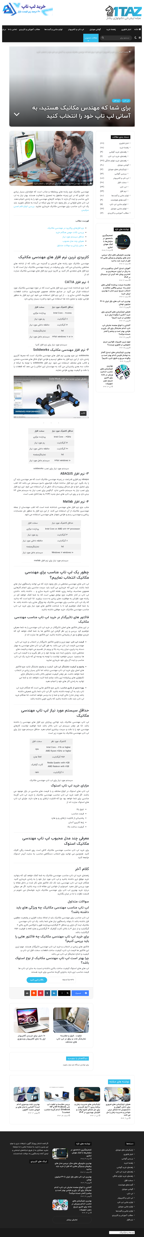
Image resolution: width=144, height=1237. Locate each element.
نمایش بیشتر (72, 1220)
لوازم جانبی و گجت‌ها (53, 29)
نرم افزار (116, 100)
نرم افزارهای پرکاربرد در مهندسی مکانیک (66, 228)
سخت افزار (122, 182)
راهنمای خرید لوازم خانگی (116, 160)
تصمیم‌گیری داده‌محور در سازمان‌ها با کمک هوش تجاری (107, 241)
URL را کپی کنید (37, 980)
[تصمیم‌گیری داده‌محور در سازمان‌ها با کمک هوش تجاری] (122, 242)
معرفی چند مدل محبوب (73, 241)
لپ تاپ (99, 52)
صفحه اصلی (124, 52)
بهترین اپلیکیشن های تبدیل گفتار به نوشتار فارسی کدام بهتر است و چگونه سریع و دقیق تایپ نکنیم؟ (115, 355)
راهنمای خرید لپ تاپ (117, 156)
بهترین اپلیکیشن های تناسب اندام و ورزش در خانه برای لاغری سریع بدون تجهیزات (106, 375)
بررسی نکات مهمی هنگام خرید (70, 232)
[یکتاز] (124, 13)
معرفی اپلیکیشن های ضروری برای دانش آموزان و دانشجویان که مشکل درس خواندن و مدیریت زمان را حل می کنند (118, 1109)
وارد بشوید (67, 1065)
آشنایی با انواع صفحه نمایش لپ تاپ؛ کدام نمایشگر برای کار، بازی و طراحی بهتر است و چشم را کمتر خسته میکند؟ (73, 1190)
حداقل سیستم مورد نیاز (73, 236)
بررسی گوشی (121, 173)
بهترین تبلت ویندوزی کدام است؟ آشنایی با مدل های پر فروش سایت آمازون (28, 1107)
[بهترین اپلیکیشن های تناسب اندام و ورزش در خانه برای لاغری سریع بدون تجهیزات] (122, 372)
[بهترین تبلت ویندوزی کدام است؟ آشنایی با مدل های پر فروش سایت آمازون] (27, 1094)
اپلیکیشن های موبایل (117, 169)
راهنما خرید (111, 29)
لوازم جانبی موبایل (119, 208)
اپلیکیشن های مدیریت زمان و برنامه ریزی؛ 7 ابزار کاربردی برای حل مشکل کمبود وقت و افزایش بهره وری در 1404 (87, 1108)
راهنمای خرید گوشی (118, 152)
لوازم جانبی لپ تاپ (118, 204)
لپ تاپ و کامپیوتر (76, 29)
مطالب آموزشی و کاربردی (29, 29)
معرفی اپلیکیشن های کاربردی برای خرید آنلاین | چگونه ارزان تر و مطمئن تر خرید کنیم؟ (115, 315)
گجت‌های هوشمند (119, 200)
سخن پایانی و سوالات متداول (70, 245)
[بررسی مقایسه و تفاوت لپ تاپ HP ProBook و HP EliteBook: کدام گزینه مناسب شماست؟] (57, 1094)
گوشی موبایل (95, 29)
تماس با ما (12, 29)
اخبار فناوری (126, 29)
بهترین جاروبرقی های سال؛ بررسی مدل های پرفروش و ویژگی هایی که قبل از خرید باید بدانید (115, 258)
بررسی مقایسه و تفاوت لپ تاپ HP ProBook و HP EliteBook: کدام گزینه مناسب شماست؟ (57, 1108)
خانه (136, 29)
